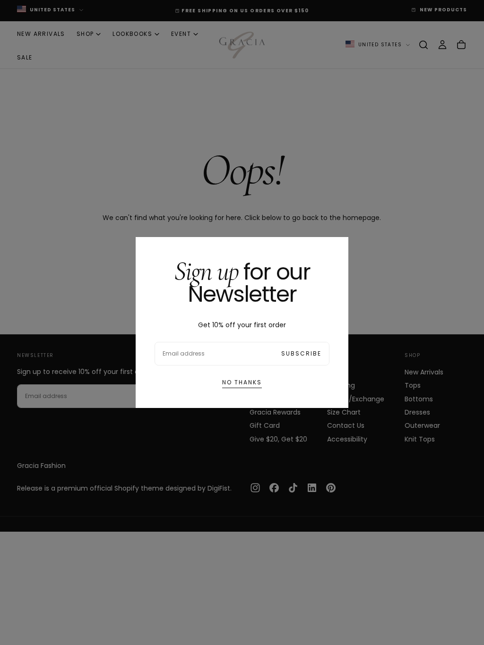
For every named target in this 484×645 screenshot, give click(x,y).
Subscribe (301, 353)
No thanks (242, 382)
